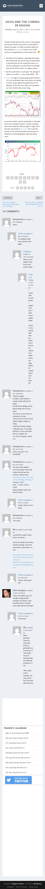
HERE (27, 733)
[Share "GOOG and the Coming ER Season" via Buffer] (33, 178)
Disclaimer (10, 887)
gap (20, 74)
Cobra (20, 233)
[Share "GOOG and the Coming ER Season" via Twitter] (12, 178)
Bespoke (18, 50)
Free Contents (35, 30)
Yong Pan (15, 30)
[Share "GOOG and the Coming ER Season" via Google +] (16, 178)
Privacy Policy (33, 887)
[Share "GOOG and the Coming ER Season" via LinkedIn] (29, 178)
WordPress (37, 884)
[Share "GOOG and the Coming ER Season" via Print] (24, 182)
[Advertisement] (18, 712)
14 (18, 32)
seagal (26, 251)
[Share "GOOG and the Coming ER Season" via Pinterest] (24, 178)
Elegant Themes (18, 884)
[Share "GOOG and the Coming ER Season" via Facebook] (8, 178)
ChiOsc (8, 78)
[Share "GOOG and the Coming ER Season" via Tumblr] (20, 178)
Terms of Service (21, 887)
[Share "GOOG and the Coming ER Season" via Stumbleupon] (37, 178)
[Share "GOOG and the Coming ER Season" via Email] (20, 182)
